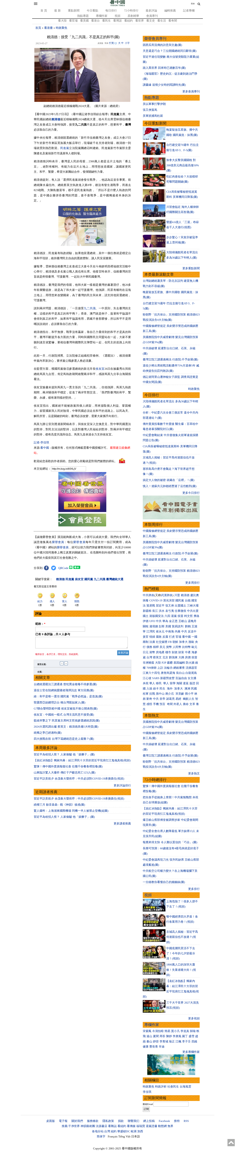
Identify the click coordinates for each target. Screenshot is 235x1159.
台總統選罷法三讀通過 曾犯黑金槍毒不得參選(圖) (65, 684)
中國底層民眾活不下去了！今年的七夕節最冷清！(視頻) (180, 953)
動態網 (162, 1126)
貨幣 (169, 647)
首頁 (38, 27)
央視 (146, 683)
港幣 (152, 652)
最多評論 (151, 10)
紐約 (114, 1131)
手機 (156, 704)
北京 (165, 657)
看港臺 (48, 27)
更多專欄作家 (191, 1051)
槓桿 (156, 647)
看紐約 (128, 20)
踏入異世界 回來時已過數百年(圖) (164, 67)
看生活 (161, 20)
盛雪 (191, 1036)
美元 (162, 647)
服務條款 (92, 1121)
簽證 (192, 683)
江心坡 (147, 678)
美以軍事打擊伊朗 (154, 104)
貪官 (146, 636)
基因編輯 (179, 662)
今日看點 (92, 10)
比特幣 (186, 647)
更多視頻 (194, 1018)
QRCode (63, 568)
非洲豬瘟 (148, 662)
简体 (193, 4)
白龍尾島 (191, 672)
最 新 (57, 10)
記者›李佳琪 (41, 442)
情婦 (152, 636)
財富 (181, 652)
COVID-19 (155, 600)
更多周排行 (192, 582)
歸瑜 (193, 1031)
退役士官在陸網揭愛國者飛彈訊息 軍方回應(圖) (64, 690)
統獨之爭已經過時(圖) (48, 732)
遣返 (186, 683)
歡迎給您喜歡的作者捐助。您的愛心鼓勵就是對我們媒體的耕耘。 (75, 461)
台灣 (149, 657)
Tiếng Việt (124, 1136)
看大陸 (62, 20)
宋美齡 (180, 693)
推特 (177, 1121)
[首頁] (117, 5)
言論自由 (181, 678)
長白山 (180, 672)
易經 (179, 698)
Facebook (164, 1121)
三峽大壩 (193, 605)
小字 (127, 43)
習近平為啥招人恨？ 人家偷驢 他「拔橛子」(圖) (64, 754)
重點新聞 (73, 10)
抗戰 (152, 693)
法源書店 (101, 1126)
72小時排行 (131, 10)
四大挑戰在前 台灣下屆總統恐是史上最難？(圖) (64, 738)
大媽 (181, 657)
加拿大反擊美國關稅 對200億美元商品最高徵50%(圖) (182, 165)
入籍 (149, 688)
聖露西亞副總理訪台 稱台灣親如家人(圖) (59, 702)
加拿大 (183, 641)
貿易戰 (150, 605)
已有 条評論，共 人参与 (52, 634)
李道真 (184, 1031)
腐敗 (159, 636)
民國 (194, 688)
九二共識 (90, 308)
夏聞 (156, 1036)
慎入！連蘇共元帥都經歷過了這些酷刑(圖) (169, 486)
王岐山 (182, 621)
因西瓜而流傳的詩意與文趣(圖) (162, 45)
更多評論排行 (122, 785)
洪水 (161, 610)
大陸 (158, 662)
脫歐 (191, 641)
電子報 (63, 1121)
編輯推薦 (170, 10)
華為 (165, 621)
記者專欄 (189, 10)
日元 (146, 652)
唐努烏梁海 (168, 672)
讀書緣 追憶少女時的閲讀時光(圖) (164, 84)
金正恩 (173, 621)
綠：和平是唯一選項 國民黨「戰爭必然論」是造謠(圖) (68, 696)
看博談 (117, 20)
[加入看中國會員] (82, 511)
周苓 (162, 1036)
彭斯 (161, 626)
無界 (170, 1126)
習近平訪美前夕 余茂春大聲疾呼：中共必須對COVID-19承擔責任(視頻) (79, 778)
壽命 (186, 704)
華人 (152, 683)
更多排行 (194, 889)
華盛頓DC (123, 1131)
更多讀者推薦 (122, 823)
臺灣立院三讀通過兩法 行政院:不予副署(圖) (170, 359)
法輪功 (168, 667)
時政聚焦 (61, 27)
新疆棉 (147, 610)
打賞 (111, 43)
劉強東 (173, 657)
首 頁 (43, 10)
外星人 (177, 704)
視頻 (117, 15)
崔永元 (160, 631)
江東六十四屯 (151, 672)
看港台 (95, 20)
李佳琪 (147, 1091)
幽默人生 (188, 698)
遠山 (149, 1036)
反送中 (192, 631)
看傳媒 (131, 1126)
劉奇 (149, 698)
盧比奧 (194, 595)
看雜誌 (112, 1126)
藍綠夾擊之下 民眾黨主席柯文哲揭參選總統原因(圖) (67, 720)
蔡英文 (157, 657)
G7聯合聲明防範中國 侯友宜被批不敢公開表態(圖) (66, 708)
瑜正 (172, 1041)
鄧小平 (189, 693)
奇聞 (170, 704)
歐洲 (134, 1131)
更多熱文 (194, 773)
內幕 (177, 631)
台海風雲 (185, 1086)
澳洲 (187, 688)
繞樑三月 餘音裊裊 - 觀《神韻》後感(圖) (59, 804)
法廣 (152, 641)
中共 (159, 621)
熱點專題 (83, 15)
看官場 (73, 20)
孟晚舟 (192, 621)
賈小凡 (175, 1031)
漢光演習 (169, 600)
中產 (188, 652)
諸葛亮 (170, 698)
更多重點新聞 (191, 268)
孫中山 (160, 693)
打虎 (172, 636)
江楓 (178, 1041)
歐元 (194, 647)
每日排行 (111, 10)
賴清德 (55, 119)
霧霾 (170, 662)
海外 (170, 688)
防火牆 (190, 662)
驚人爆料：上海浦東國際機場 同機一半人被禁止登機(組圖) (71, 810)
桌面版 (50, 1121)
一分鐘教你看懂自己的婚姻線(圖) (164, 882)
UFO (152, 621)
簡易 (167, 1031)
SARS (155, 678)
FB (170, 641)
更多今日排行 (191, 492)
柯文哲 (188, 616)
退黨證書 (151, 1126)
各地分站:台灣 (101, 1131)
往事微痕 (180, 610)
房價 (188, 657)
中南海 (169, 631)
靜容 (156, 1041)
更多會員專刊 (191, 91)
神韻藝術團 (88, 1126)
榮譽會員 (58, 542)
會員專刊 (152, 15)
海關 (179, 683)
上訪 (160, 667)
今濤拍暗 (158, 1031)
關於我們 (77, 1121)
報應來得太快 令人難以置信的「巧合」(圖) (170, 842)
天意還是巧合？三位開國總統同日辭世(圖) (169, 50)
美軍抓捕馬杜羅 (153, 115)
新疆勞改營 (167, 678)
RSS (186, 1121)
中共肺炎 (148, 595)
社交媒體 (161, 641)
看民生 (106, 20)
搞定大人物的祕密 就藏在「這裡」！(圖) (168, 480)
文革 (192, 704)
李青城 (164, 1041)
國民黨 (179, 600)
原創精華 (133, 15)
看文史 (150, 20)
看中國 (44, 447)
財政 (175, 652)
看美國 (84, 20)
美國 (168, 626)
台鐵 (188, 600)
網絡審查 (179, 667)
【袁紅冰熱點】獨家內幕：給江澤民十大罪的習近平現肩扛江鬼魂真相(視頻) (82, 760)
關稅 (146, 626)
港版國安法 (156, 616)
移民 (159, 683)
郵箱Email (148, 1104)
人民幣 (177, 647)
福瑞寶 (140, 1126)
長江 (155, 610)
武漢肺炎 (166, 595)
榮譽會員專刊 (155, 39)
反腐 (165, 636)
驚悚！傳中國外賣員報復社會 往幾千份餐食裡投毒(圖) (68, 766)
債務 (149, 647)
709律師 (151, 667)
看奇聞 (172, 20)
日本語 (135, 1136)
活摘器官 (191, 667)
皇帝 (162, 698)
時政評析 (161, 1086)
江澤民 (150, 631)
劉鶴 (188, 626)
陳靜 (169, 1036)
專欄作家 (101, 15)
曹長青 (153, 1046)
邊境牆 (153, 626)
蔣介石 (170, 693)
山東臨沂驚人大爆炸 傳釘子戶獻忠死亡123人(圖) (64, 772)
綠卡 (156, 688)
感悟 (149, 704)
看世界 (139, 20)
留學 (173, 683)
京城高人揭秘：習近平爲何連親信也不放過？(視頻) (182, 937)
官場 (178, 636)
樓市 (168, 652)
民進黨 (64, 148)
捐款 (121, 1121)
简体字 (101, 1136)
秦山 (149, 1041)
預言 (163, 704)
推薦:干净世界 (71, 1126)
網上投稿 (149, 1121)
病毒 (146, 600)
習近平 (160, 605)
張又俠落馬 (150, 109)
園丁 (185, 1036)
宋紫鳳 (147, 1031)
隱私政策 (108, 1121)
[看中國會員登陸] (82, 520)
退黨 (174, 616)
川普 (177, 595)
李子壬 (186, 1041)
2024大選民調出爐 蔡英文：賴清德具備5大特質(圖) (66, 726)
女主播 (192, 678)
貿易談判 (178, 626)
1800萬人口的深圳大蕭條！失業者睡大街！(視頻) (181, 970)
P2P (164, 662)
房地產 (160, 652)
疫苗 (180, 616)
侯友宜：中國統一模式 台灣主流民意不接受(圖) (64, 714)
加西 (140, 1131)
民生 (163, 688)
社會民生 (173, 1086)
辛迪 (161, 1046)
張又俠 (169, 605)
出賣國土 (180, 605)
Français (113, 1136)
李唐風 (177, 1036)
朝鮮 (175, 641)
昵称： (40, 623)
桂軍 (146, 693)
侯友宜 (100, 368)
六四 (167, 616)
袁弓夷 (169, 610)
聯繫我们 (133, 1121)
